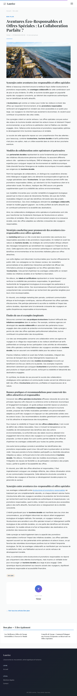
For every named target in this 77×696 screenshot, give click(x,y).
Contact (5, 683)
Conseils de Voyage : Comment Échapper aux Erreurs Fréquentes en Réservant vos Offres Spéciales (55, 636)
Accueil (8, 11)
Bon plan (15, 11)
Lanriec (9, 3)
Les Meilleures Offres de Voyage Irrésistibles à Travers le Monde (16, 635)
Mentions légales (8, 680)
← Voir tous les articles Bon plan (18, 611)
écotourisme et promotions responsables (49, 490)
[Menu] (72, 3)
